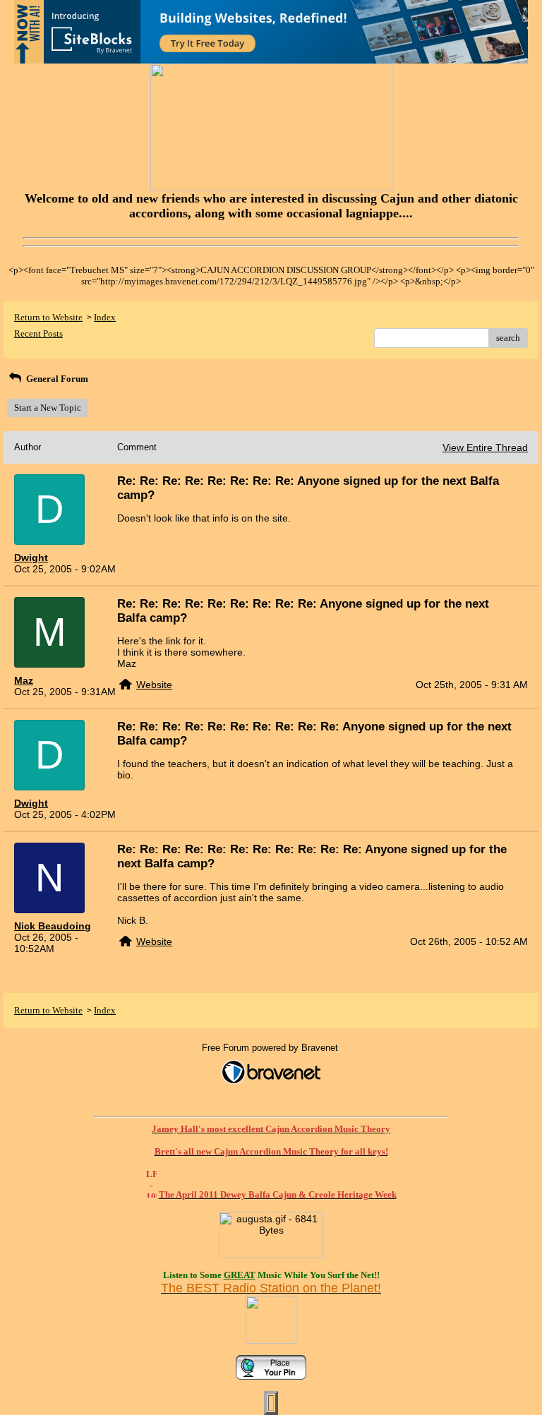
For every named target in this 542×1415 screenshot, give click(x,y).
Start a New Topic (47, 407)
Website (154, 684)
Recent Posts (38, 333)
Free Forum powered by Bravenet (271, 1047)
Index (105, 317)
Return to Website (48, 317)
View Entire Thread (485, 447)
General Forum (56, 378)
